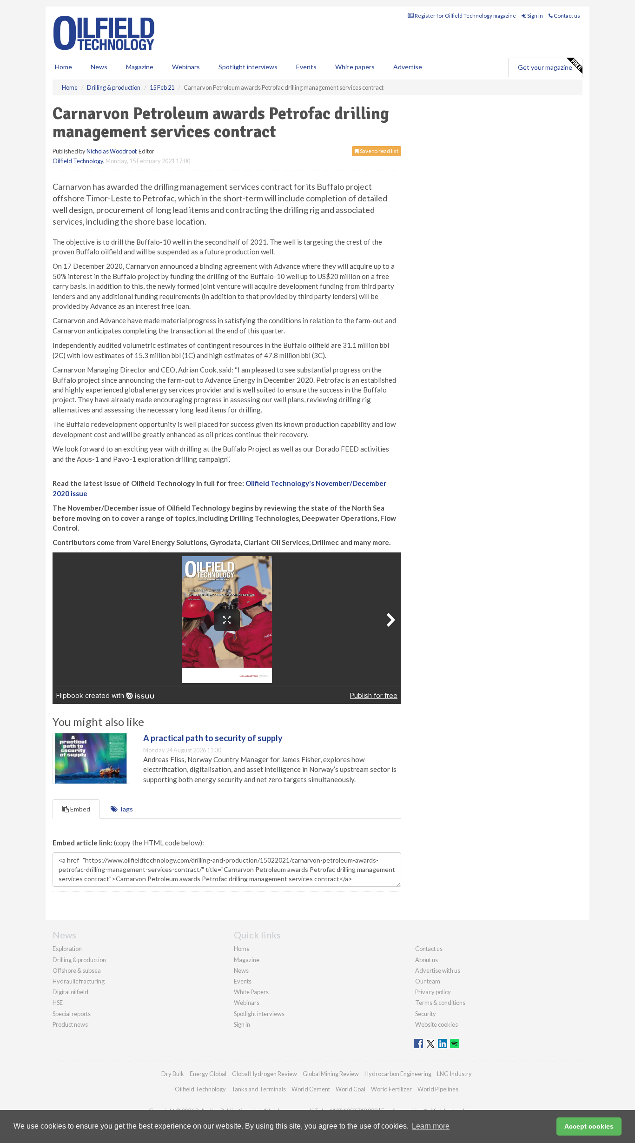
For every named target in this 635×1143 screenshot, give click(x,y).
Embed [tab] (79, 809)
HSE (58, 1002)
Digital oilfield (70, 992)
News (241, 970)
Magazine (139, 67)
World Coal (350, 1089)
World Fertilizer (391, 1089)
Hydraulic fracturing (79, 981)
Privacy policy (433, 992)
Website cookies (436, 1024)
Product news (70, 1024)
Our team (427, 981)
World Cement (310, 1089)
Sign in (534, 16)
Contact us (566, 16)
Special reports (72, 1013)
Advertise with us (437, 970)
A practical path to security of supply (213, 738)
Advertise (407, 67)
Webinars (186, 67)
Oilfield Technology (78, 161)
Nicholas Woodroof (111, 151)
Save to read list (378, 150)
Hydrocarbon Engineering (397, 1073)
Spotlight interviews (248, 67)
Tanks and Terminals (259, 1089)
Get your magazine (545, 67)
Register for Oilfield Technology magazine (465, 16)
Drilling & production (79, 960)
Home (63, 67)
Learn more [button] (431, 1126)
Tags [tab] (125, 809)
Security (425, 1013)
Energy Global (208, 1073)
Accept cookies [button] (589, 1126)
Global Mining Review (331, 1073)
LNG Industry (454, 1073)
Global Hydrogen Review (264, 1073)
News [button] (99, 67)
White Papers (251, 992)
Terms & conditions (440, 1002)
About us (426, 960)
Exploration (67, 948)
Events (306, 67)
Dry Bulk (172, 1073)
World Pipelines (437, 1089)
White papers (355, 67)
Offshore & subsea (77, 970)
